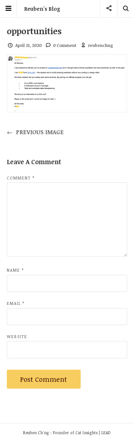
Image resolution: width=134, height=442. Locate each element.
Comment (21, 177)
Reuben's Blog (42, 8)
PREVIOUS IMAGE (35, 132)
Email (16, 303)
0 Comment (64, 45)
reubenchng (100, 45)
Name (15, 270)
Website (17, 336)
